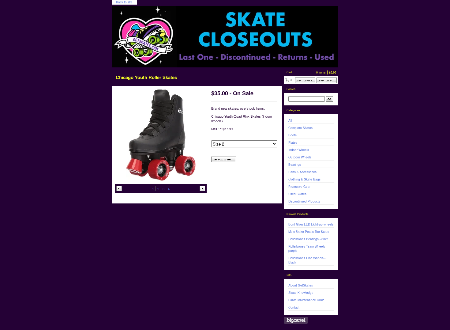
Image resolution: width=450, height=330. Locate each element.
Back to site (124, 2)
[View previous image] (119, 188)
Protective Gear (299, 186)
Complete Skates (300, 128)
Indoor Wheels (298, 150)
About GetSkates (300, 285)
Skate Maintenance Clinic (306, 300)
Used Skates (297, 194)
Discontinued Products (304, 201)
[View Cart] (305, 80)
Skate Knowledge (300, 292)
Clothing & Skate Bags (304, 179)
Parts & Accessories (302, 172)
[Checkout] (327, 80)
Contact (293, 307)
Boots (292, 135)
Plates (292, 142)
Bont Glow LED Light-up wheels (310, 224)
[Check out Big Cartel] (296, 320)
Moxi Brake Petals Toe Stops (308, 231)
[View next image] (202, 188)
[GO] (329, 99)
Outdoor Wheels (299, 157)
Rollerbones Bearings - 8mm (308, 239)
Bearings (294, 164)
